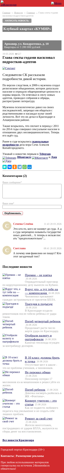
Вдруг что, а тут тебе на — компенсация (41, 291)
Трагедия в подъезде (39, 304)
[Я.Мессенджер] (4, 167)
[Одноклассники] (14, 167)
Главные (31, 12)
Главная (6, 12)
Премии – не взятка (38, 275)
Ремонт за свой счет (38, 418)
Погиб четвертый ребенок (43, 321)
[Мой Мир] (29, 167)
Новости (18, 12)
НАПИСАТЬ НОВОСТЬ (17, 20)
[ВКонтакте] (9, 167)
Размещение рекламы (30, 455)
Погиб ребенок (35, 389)
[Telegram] (19, 167)
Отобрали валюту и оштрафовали (38, 337)
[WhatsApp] (24, 167)
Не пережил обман (37, 372)
